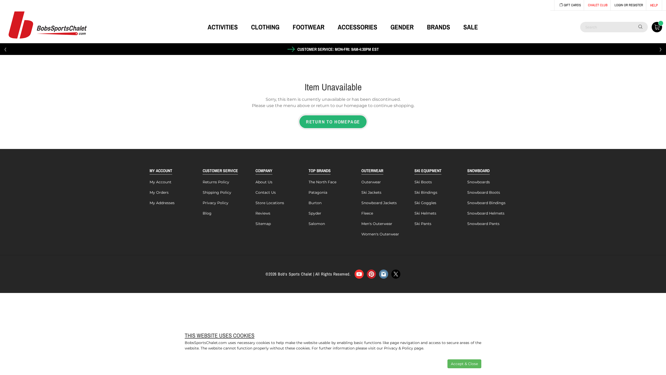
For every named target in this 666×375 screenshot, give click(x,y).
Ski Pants (422, 223)
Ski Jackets (371, 192)
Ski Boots (423, 182)
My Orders (159, 192)
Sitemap (263, 223)
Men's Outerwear (376, 223)
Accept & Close (464, 363)
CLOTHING (265, 27)
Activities (223, 27)
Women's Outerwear (380, 234)
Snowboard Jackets (379, 203)
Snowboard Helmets (485, 213)
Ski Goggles (425, 203)
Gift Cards (572, 5)
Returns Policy (216, 182)
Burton (315, 203)
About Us (263, 182)
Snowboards (478, 182)
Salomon (317, 223)
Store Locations (269, 203)
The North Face (322, 182)
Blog (207, 213)
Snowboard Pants (483, 223)
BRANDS (438, 27)
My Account (160, 182)
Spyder (315, 213)
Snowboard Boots (483, 192)
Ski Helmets (425, 213)
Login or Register (628, 5)
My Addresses (162, 203)
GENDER (402, 27)
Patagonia (318, 192)
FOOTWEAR (308, 27)
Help (654, 5)
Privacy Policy (215, 203)
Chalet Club (597, 5)
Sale (470, 27)
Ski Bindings (425, 192)
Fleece (367, 213)
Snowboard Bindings (486, 203)
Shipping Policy (217, 192)
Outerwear (371, 182)
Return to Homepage (333, 121)
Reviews (262, 213)
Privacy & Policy (398, 348)
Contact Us (265, 192)
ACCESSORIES (357, 27)
